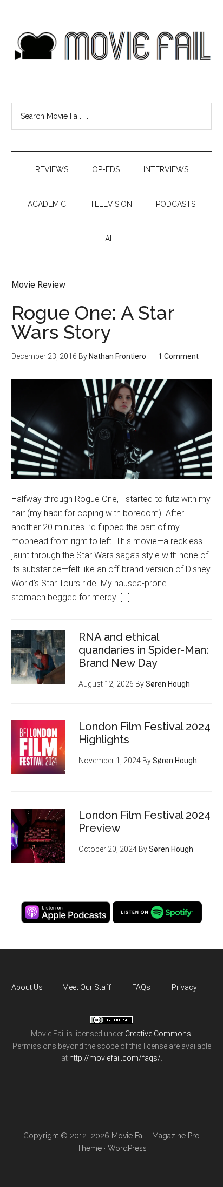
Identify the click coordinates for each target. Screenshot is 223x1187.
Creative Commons (158, 1033)
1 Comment (178, 356)
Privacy (184, 987)
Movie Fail (111, 46)
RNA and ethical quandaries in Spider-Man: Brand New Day (143, 649)
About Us (27, 987)
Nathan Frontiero (117, 356)
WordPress (127, 1148)
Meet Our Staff (86, 987)
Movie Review (38, 285)
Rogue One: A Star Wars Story (92, 322)
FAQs (141, 987)
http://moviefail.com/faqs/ (115, 1058)
